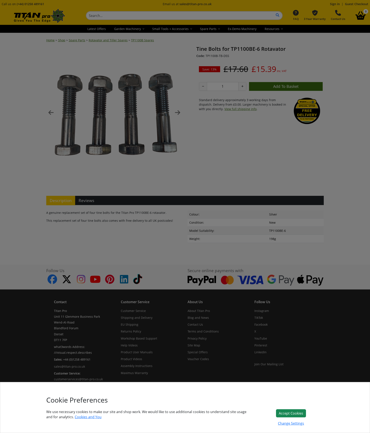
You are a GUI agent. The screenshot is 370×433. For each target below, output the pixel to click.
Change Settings (291, 423)
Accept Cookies (291, 413)
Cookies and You (88, 417)
